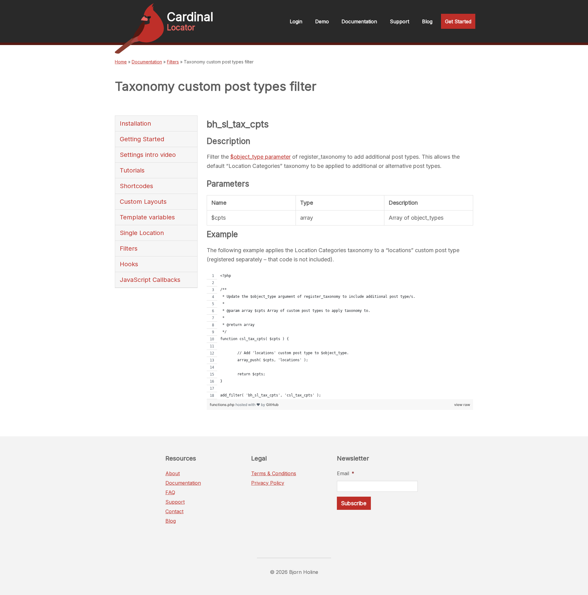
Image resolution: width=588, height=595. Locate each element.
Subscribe (353, 503)
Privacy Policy (267, 483)
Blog (427, 21)
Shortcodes (136, 186)
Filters (173, 61)
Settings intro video (148, 154)
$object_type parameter (260, 156)
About (172, 473)
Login (296, 21)
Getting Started (142, 139)
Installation (135, 123)
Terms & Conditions (273, 473)
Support (399, 21)
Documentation (359, 21)
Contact (174, 511)
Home (121, 61)
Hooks (129, 264)
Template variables (147, 217)
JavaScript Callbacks (150, 279)
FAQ (170, 492)
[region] (340, 335)
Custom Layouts (143, 201)
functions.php (223, 404)
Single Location (142, 233)
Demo (322, 21)
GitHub (272, 404)
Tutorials (132, 170)
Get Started (458, 21)
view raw (462, 404)
